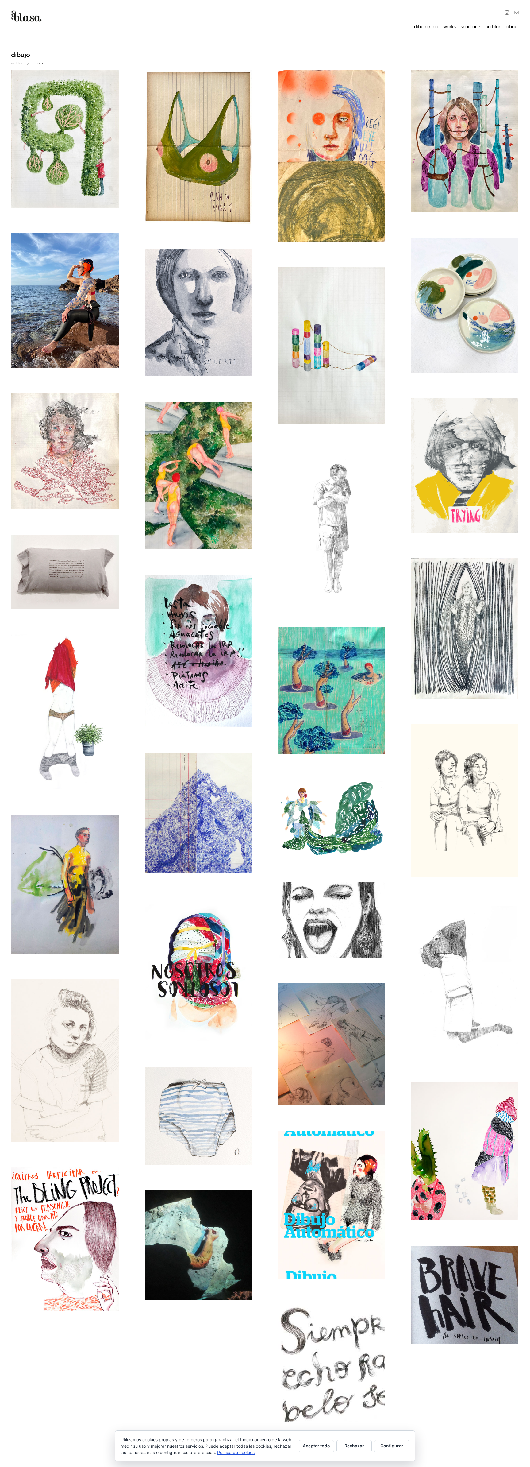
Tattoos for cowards (45, 246)
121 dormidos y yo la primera (321, 462)
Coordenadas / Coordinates (54, 83)
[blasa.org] (26, 16)
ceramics (28, 253)
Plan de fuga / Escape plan (186, 83)
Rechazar (354, 1445)
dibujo (26, 90)
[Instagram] (508, 13)
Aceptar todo (316, 1445)
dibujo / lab (426, 27)
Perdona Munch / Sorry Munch (324, 895)
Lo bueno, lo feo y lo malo (451, 83)
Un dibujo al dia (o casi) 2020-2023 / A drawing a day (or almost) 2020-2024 (197, 270)
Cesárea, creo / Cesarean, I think (459, 916)
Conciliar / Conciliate (179, 588)
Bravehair (431, 1259)
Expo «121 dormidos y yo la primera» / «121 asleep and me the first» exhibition (64, 556)
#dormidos (296, 476)
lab (53, 253)
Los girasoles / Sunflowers (52, 828)
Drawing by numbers (179, 1080)
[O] (515, 13)
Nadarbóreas (169, 415)
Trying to (431, 411)
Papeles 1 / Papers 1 (311, 640)
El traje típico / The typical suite (192, 911)
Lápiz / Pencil (37, 992)
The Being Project (42, 1180)
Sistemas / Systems (311, 280)
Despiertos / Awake (444, 571)
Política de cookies (236, 1452)
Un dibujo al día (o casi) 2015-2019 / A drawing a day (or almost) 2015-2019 (462, 745)
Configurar (391, 1445)
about (512, 27)
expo (171, 422)
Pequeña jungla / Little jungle (56, 647)
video (178, 1218)
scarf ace (470, 27)
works (449, 27)
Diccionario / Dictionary (315, 83)
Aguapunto (300, 793)
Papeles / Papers (174, 765)
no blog (493, 27)
